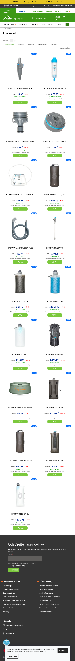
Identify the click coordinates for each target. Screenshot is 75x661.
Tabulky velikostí (45, 600)
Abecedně (54, 44)
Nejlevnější (21, 44)
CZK (66, 11)
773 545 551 (10, 630)
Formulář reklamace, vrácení (48, 586)
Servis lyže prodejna (46, 589)
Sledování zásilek (9, 608)
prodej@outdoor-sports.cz (14, 625)
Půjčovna (58, 11)
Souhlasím (62, 650)
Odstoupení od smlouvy (11, 589)
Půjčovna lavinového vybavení (49, 597)
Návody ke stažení (45, 612)
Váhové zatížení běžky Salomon (50, 608)
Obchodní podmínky (10, 597)
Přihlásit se (14, 570)
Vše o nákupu (38, 11)
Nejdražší (31, 44)
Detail (20, 102)
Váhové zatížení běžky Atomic (49, 604)
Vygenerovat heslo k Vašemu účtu (62, 5)
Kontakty (49, 11)
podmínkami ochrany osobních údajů (22, 564)
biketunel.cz (23, 11)
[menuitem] (10, 24)
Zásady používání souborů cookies (14, 604)
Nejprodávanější (42, 44)
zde (45, 651)
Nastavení (13, 656)
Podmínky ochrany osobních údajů (14, 600)
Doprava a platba (9, 593)
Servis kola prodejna (46, 593)
